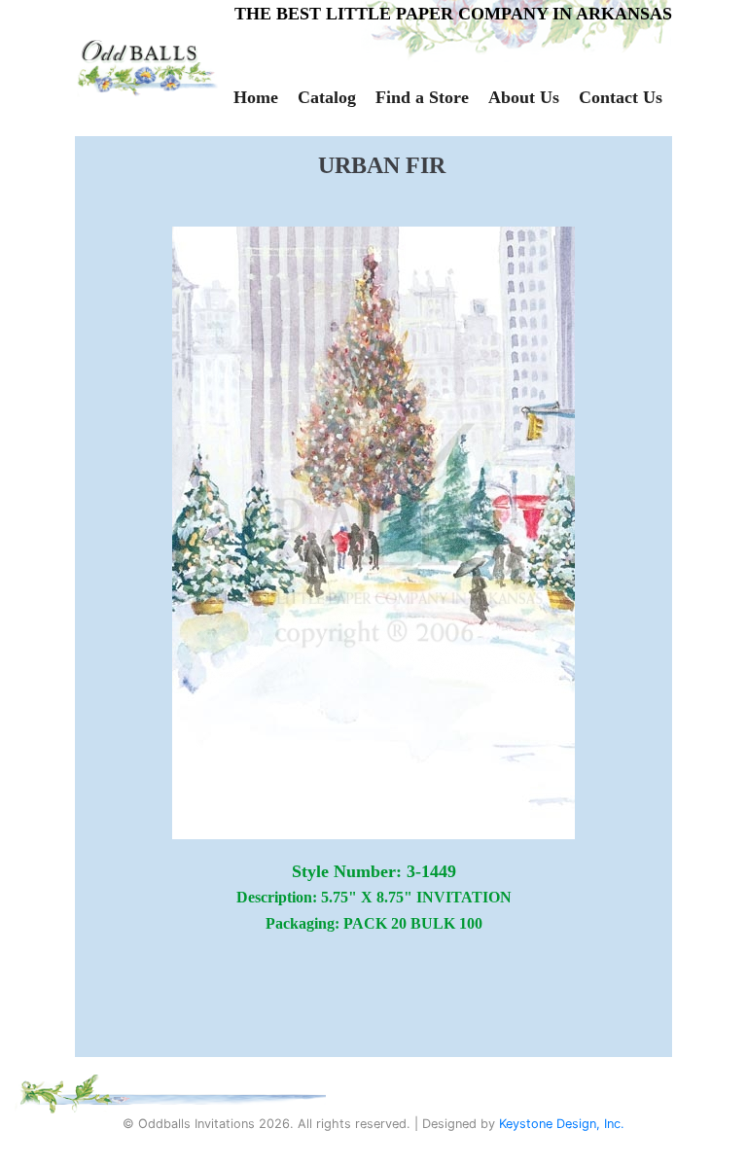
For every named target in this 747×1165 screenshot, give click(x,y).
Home (255, 97)
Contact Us (620, 97)
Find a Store (422, 97)
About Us (523, 97)
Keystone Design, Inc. (561, 1123)
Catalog (327, 97)
